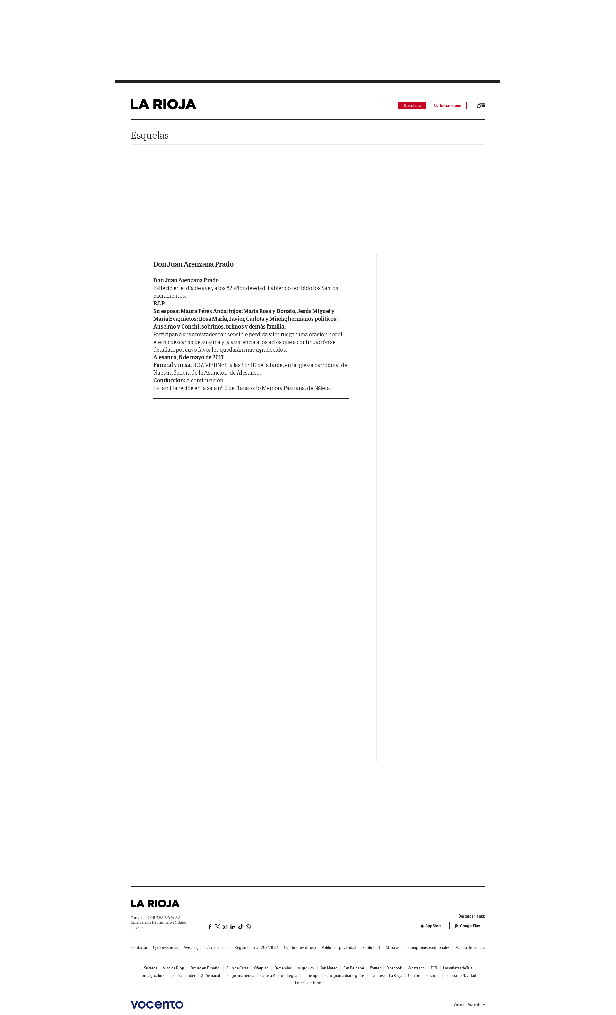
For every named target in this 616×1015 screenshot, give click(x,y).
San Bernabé (353, 968)
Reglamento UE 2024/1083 (256, 947)
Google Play (470, 925)
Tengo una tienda (240, 975)
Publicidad (371, 947)
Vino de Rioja (174, 968)
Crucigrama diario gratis (344, 975)
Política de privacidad (339, 947)
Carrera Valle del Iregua (278, 975)
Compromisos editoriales (428, 947)
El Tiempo (311, 975)
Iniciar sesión (450, 105)
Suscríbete (412, 105)
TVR (434, 968)
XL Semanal (210, 975)
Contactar (139, 947)
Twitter (375, 968)
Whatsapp (416, 968)
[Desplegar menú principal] (481, 105)
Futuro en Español (205, 968)
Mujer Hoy (305, 968)
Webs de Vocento (468, 1004)
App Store (433, 925)
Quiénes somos (165, 947)
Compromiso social (424, 975)
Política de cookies (470, 947)
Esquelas (150, 135)
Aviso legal (192, 947)
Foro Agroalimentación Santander (167, 975)
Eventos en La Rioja (386, 975)
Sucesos (150, 968)
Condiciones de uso (300, 947)
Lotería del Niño (308, 982)
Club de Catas (237, 968)
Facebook (394, 968)
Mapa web (394, 947)
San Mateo (329, 968)
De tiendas (283, 968)
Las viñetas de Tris (457, 968)
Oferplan (261, 968)
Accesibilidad (218, 947)
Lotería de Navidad (460, 975)
